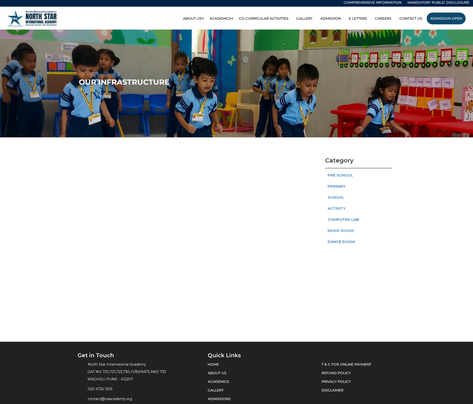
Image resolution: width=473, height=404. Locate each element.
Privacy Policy (336, 381)
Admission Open (446, 18)
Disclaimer (332, 390)
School (336, 197)
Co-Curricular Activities (263, 18)
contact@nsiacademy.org (110, 399)
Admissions (219, 399)
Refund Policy (336, 373)
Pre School (340, 175)
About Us (192, 18)
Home (213, 364)
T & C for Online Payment (346, 364)
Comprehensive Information (373, 2)
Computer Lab (343, 219)
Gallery (304, 18)
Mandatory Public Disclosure (438, 2)
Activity (337, 208)
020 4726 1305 (100, 389)
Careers (383, 18)
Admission (330, 18)
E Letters (358, 18)
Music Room (341, 230)
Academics (220, 18)
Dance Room (341, 241)
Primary (336, 186)
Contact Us (410, 18)
